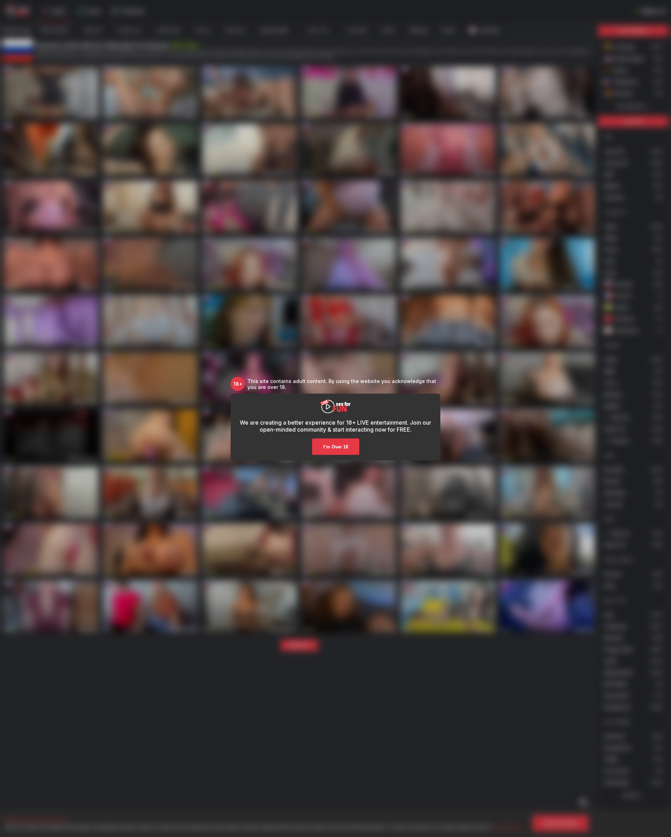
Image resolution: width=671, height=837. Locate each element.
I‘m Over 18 (335, 446)
